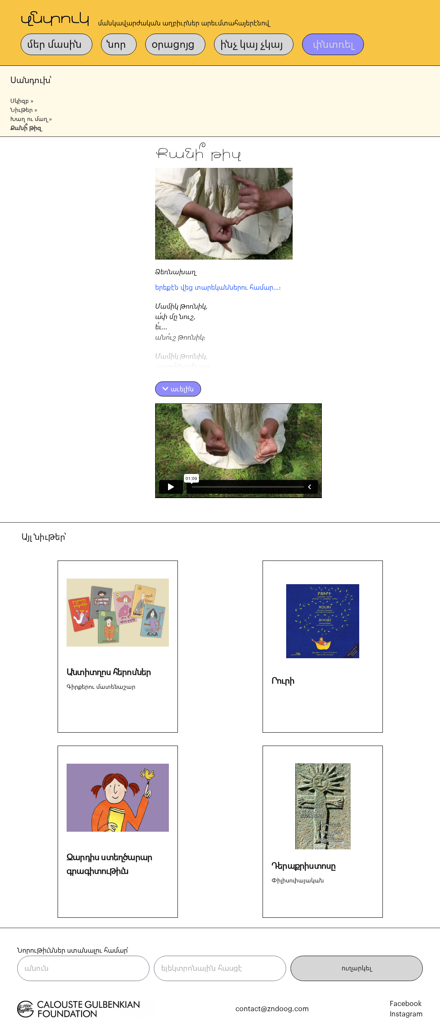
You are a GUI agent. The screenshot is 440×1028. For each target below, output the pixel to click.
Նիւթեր (21, 110)
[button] (178, 388)
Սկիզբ (19, 101)
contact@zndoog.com (272, 1009)
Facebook (406, 1003)
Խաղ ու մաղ (28, 119)
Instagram (406, 1014)
